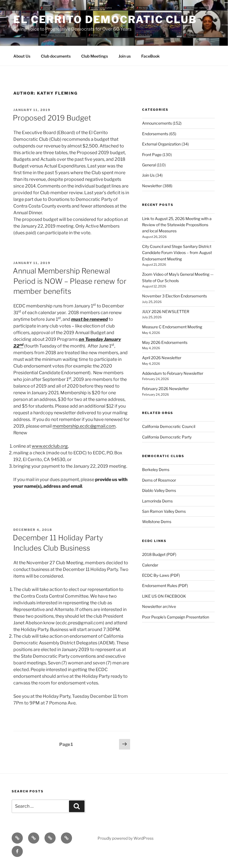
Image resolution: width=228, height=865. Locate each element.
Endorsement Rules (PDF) (165, 585)
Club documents (56, 56)
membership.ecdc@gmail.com (84, 426)
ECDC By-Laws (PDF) (161, 575)
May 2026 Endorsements (164, 342)
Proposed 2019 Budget (52, 118)
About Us (21, 56)
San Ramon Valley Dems (164, 511)
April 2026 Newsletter (161, 357)
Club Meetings (94, 56)
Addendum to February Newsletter (172, 373)
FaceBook (150, 56)
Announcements (157, 123)
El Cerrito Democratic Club (105, 19)
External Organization (161, 144)
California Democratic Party (167, 437)
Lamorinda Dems (157, 501)
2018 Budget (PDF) (159, 554)
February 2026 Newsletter (165, 388)
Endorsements (155, 133)
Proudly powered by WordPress (125, 838)
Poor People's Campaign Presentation (175, 617)
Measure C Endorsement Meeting (172, 326)
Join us (124, 56)
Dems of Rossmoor (159, 480)
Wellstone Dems (156, 521)
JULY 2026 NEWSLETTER (165, 311)
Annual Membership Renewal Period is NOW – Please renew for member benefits (70, 281)
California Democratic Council (168, 426)
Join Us (148, 175)
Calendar (150, 565)
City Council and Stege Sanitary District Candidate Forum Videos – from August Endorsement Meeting (177, 252)
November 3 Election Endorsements (174, 296)
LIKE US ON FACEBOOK (164, 596)
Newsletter (152, 185)
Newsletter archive (159, 606)
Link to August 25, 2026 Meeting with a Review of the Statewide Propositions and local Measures (177, 224)
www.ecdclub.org (50, 446)
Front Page (152, 154)
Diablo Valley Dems (159, 490)
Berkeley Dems (155, 469)
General (149, 164)
